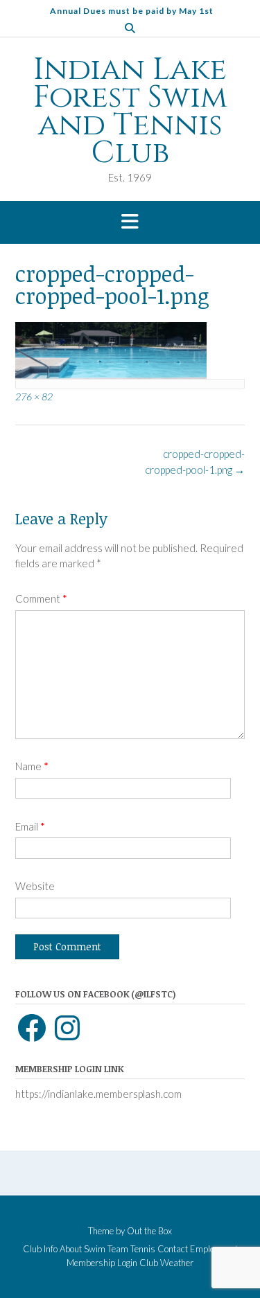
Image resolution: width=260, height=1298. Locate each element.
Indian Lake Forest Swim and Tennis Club (130, 111)
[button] (130, 222)
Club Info (40, 1249)
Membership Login (102, 1263)
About (71, 1249)
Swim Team (106, 1249)
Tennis (142, 1249)
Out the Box (149, 1230)
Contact (172, 1249)
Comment (41, 598)
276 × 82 (34, 396)
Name (32, 766)
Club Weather (166, 1263)
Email (30, 826)
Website (35, 886)
